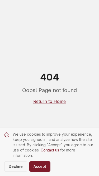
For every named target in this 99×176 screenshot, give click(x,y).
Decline (16, 166)
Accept (40, 166)
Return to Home (49, 101)
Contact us (50, 150)
